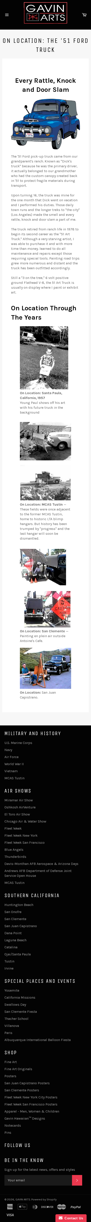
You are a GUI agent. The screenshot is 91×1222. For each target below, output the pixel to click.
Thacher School (16, 1019)
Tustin (9, 961)
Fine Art (10, 1062)
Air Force (11, 757)
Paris (8, 1033)
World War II (14, 764)
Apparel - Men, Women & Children (31, 1111)
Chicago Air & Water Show (25, 821)
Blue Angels (13, 849)
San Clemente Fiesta (20, 1011)
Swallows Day (15, 1004)
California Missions (19, 997)
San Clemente (15, 919)
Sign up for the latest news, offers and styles (39, 1169)
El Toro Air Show (17, 814)
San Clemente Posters (21, 1090)
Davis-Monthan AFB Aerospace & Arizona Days (41, 864)
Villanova (11, 1026)
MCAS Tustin (14, 778)
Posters (10, 1076)
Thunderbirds (15, 857)
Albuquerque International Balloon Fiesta (37, 1040)
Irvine (8, 968)
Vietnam (11, 771)
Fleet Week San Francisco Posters (30, 1104)
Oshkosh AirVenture (20, 807)
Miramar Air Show (18, 800)
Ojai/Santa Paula (17, 954)
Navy (8, 750)
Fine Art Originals (18, 1069)
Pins (7, 1132)
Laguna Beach (15, 940)
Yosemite (11, 990)
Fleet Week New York (21, 835)
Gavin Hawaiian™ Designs (24, 1118)
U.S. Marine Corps (18, 743)
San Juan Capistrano (20, 926)
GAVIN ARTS (22, 1199)
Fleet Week (13, 828)
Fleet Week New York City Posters (30, 1097)
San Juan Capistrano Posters (27, 1083)
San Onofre (12, 912)
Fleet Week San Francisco (24, 842)
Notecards (12, 1125)
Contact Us (73, 1218)
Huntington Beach (18, 905)
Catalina (10, 947)
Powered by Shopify (44, 1199)
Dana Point (13, 933)
